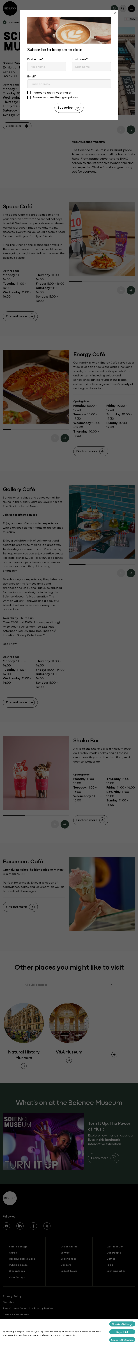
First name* (35, 59)
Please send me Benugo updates (55, 97)
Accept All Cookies (122, 1340)
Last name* (80, 59)
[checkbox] (29, 93)
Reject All (122, 1332)
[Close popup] (115, 13)
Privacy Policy (62, 92)
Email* (31, 76)
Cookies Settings (122, 1324)
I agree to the (52, 92)
